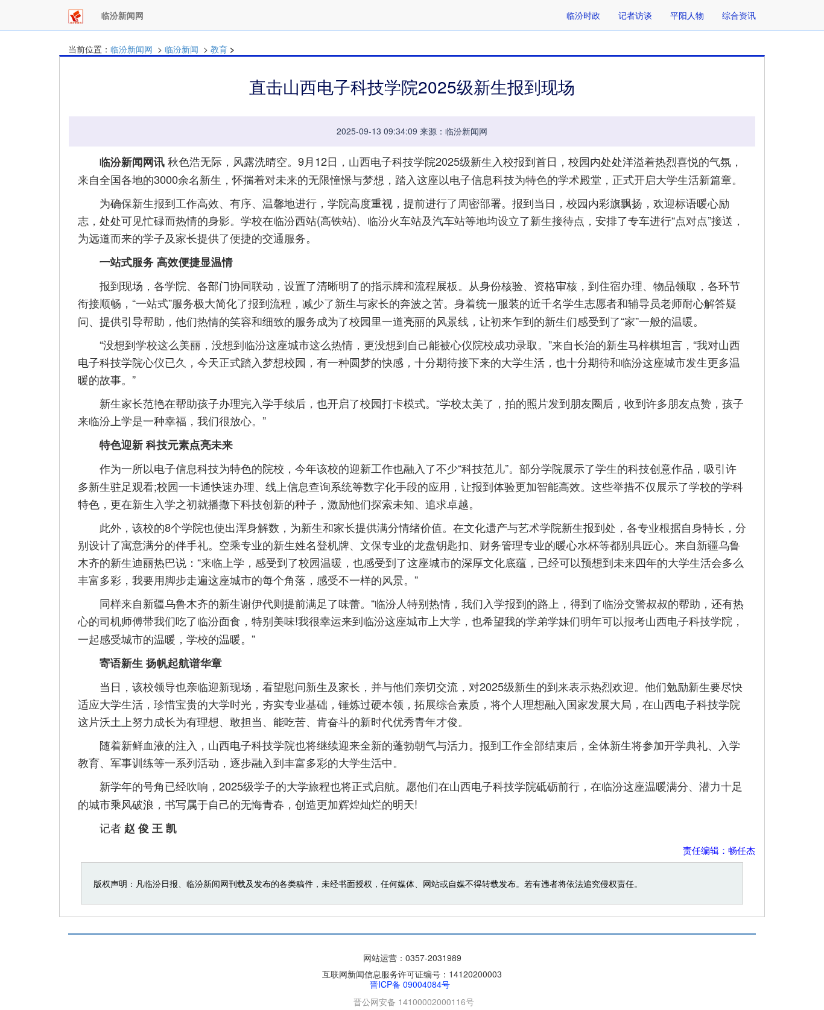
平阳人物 (687, 15)
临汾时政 (583, 15)
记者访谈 (635, 15)
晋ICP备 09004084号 (410, 984)
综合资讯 (739, 15)
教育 (219, 49)
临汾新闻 (181, 49)
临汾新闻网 (131, 49)
